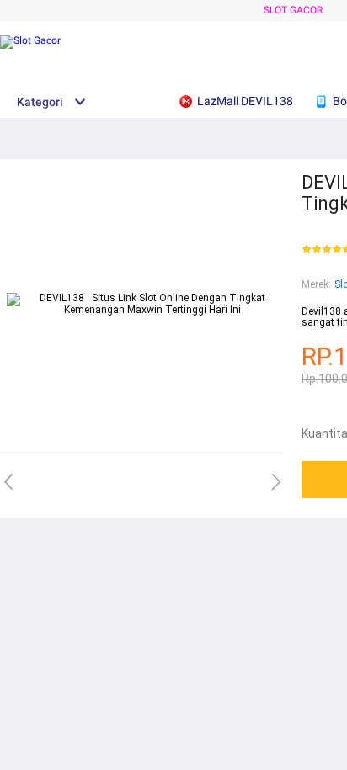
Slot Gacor (293, 10)
